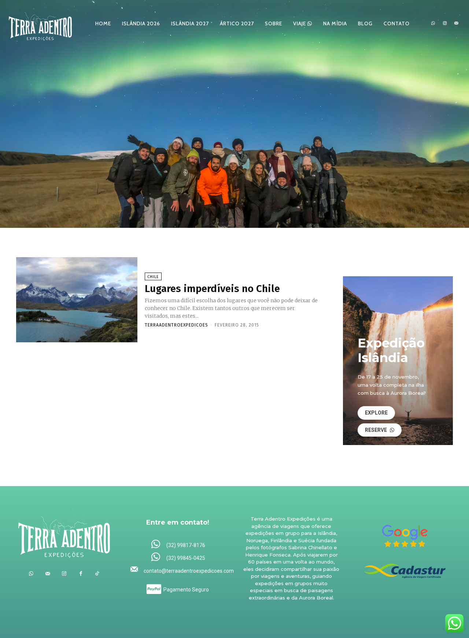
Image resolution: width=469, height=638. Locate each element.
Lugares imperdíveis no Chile (212, 288)
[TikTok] (97, 573)
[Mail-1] (456, 23)
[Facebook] (80, 573)
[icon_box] (178, 544)
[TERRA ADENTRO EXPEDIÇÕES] (40, 23)
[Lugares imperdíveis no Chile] (76, 299)
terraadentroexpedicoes (176, 325)
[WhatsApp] (433, 23)
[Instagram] (445, 23)
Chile (153, 276)
